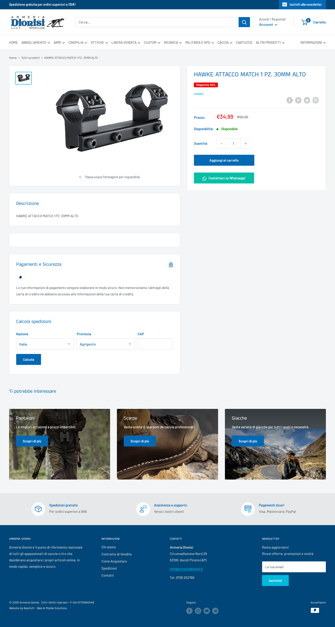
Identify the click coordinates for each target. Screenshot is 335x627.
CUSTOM (150, 42)
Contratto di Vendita (116, 554)
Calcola (28, 359)
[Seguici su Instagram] (198, 611)
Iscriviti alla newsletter (306, 4)
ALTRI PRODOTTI (268, 42)
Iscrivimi (275, 580)
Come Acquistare (114, 561)
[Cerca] (244, 22)
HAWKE (199, 94)
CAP (141, 334)
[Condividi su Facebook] (289, 99)
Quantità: (201, 144)
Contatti (107, 575)
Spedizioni (109, 568)
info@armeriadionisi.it (186, 569)
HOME (13, 42)
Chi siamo (108, 547)
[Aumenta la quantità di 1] (245, 143)
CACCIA (223, 42)
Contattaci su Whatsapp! (227, 178)
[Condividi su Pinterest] (298, 99)
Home (13, 57)
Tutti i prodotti (30, 57)
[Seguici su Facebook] (189, 611)
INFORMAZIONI (311, 42)
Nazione (22, 334)
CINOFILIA (75, 42)
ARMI (57, 42)
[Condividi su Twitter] (307, 99)
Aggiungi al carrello (224, 160)
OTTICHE (97, 42)
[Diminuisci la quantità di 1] (221, 143)
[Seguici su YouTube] (207, 611)
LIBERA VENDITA (124, 42)
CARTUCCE (244, 42)
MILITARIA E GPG (197, 42)
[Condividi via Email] (315, 99)
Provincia (84, 334)
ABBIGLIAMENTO (33, 42)
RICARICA (171, 42)
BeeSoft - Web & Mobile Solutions (45, 608)
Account (266, 24)
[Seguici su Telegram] (215, 612)
